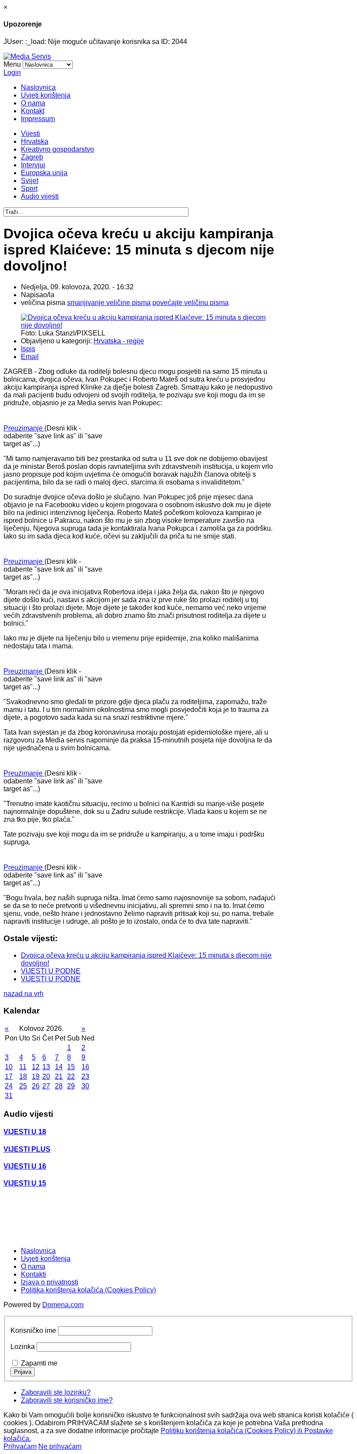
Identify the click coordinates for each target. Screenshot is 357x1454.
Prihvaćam (20, 1446)
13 (46, 1067)
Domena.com (63, 1304)
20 (46, 1076)
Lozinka (22, 1346)
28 (59, 1086)
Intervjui (33, 165)
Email (30, 356)
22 (71, 1076)
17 (9, 1076)
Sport (29, 188)
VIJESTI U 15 (24, 1183)
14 (59, 1067)
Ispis (28, 348)
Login (12, 72)
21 (59, 1076)
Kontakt (32, 111)
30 (85, 1086)
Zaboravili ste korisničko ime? (67, 1400)
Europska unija (44, 172)
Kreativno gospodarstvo (57, 149)
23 (85, 1076)
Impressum (38, 118)
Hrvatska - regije (119, 341)
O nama (33, 103)
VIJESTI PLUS (27, 1149)
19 (36, 1076)
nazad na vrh (23, 993)
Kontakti (33, 1274)
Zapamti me (39, 1363)
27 (46, 1086)
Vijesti (30, 133)
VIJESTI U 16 (24, 1166)
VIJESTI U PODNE (51, 971)
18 (23, 1076)
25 (23, 1086)
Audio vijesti (40, 196)
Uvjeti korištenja (46, 95)
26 (36, 1086)
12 (36, 1067)
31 (9, 1095)
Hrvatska (34, 141)
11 (23, 1067)
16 (85, 1067)
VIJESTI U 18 (24, 1131)
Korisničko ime (33, 1330)
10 (9, 1067)
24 (9, 1086)
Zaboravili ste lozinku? (56, 1392)
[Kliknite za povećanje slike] (148, 325)
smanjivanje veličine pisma (109, 302)
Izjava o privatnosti (49, 1282)
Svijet (29, 180)
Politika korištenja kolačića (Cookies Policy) (88, 1290)
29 (71, 1086)
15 (71, 1067)
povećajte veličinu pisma (190, 302)
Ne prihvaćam (59, 1446)
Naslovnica (38, 87)
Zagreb (32, 157)
